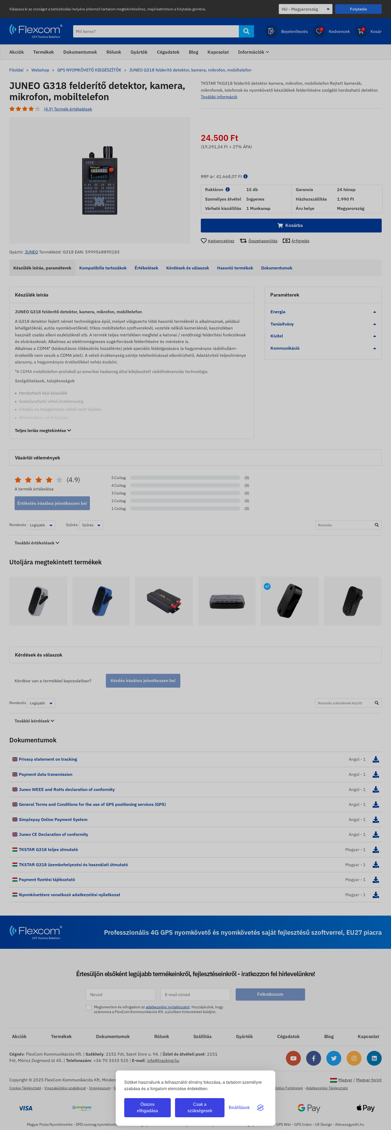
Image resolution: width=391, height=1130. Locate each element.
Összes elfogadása (147, 1107)
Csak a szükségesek (200, 1107)
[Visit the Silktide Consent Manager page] (260, 1107)
